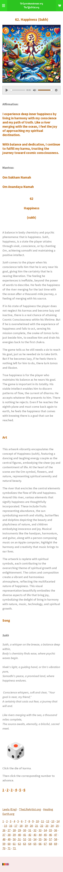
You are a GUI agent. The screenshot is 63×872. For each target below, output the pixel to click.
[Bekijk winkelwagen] (59, 5)
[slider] (17, 90)
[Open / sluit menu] (3, 5)
